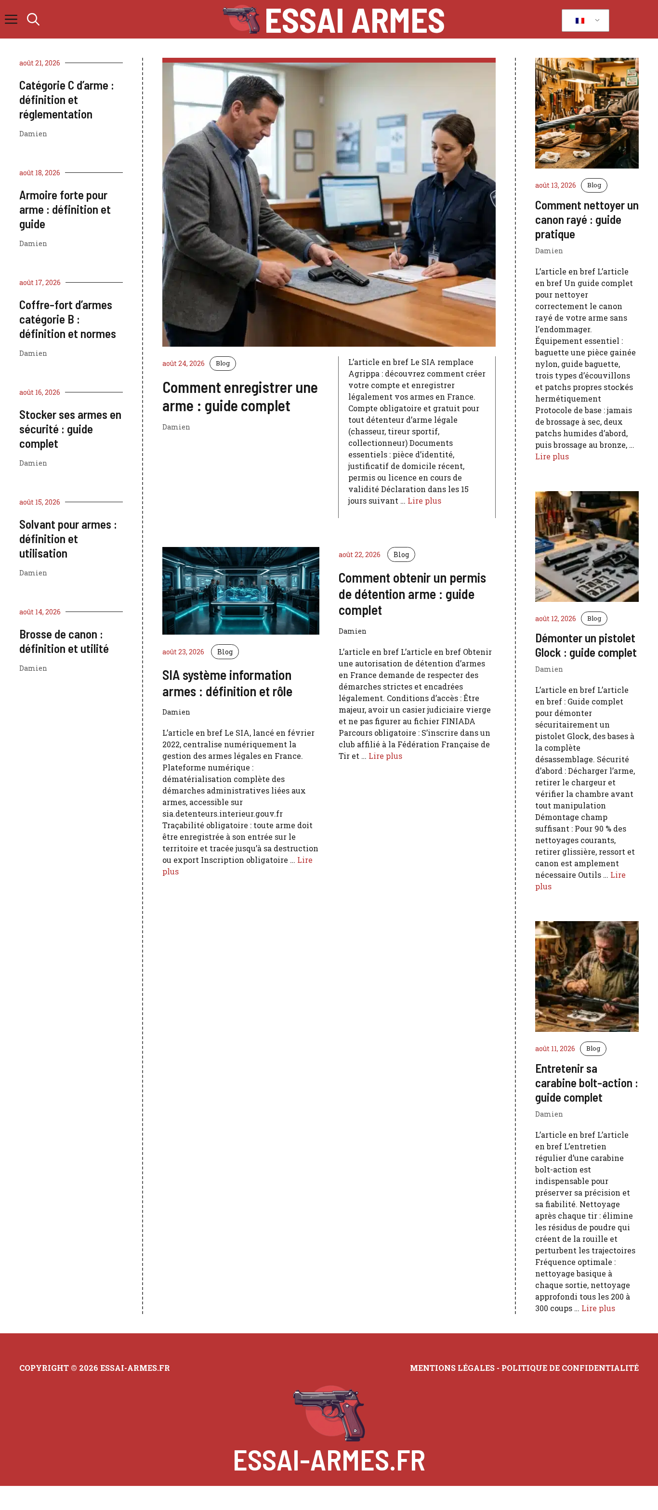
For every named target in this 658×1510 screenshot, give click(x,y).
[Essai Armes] (241, 19)
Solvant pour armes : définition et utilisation (68, 538)
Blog (223, 363)
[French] (583, 21)
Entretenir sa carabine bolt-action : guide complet (586, 1082)
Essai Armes (354, 19)
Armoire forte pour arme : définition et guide (65, 209)
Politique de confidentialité (570, 1368)
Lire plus (424, 500)
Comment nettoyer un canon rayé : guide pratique (587, 219)
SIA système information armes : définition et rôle (227, 682)
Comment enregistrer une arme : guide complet (240, 396)
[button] (33, 19)
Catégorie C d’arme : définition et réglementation (66, 99)
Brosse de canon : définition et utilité (64, 640)
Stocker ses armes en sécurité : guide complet (70, 428)
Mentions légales (452, 1368)
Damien (33, 133)
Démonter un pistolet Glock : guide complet (586, 644)
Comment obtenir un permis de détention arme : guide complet (412, 593)
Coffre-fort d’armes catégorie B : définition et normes (67, 318)
